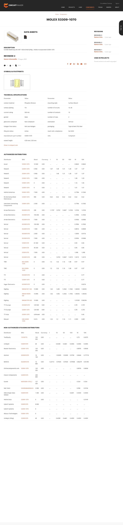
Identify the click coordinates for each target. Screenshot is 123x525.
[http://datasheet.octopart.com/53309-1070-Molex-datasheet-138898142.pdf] (25, 37)
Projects (72, 7)
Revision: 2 (98, 42)
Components (90, 7)
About (117, 7)
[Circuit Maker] (13, 5)
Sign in (117, 3)
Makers (108, 7)
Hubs (80, 7)
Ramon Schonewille (10, 59)
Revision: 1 (98, 50)
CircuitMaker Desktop (106, 3)
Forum (100, 7)
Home (63, 7)
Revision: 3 (98, 35)
